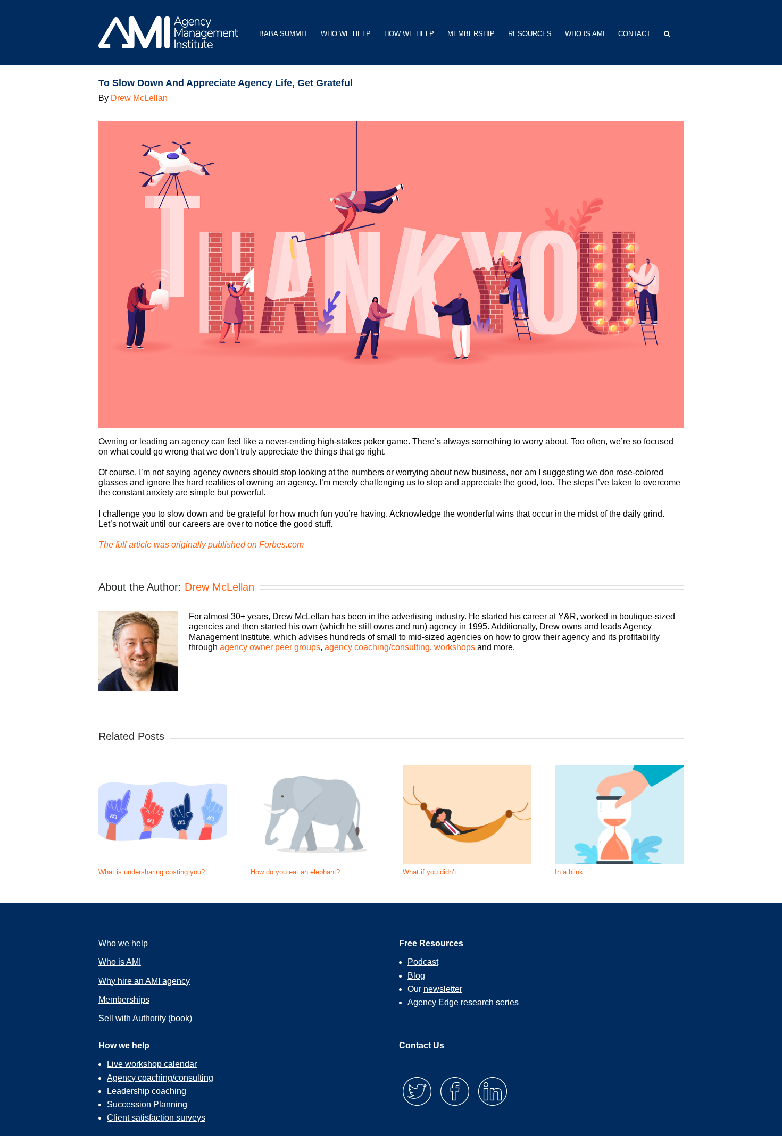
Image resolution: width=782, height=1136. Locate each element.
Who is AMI (119, 961)
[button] (667, 32)
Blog (416, 975)
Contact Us (421, 1045)
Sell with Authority (132, 1018)
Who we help (123, 943)
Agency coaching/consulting (160, 1077)
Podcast (422, 961)
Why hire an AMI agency (144, 981)
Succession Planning (147, 1104)
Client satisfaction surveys (156, 1117)
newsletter (442, 989)
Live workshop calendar (152, 1063)
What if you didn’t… (433, 872)
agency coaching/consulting (377, 647)
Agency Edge (433, 1002)
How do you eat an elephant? (295, 872)
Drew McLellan (139, 98)
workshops (454, 647)
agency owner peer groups (270, 647)
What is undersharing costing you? (151, 872)
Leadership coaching (146, 1091)
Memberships (123, 999)
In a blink (569, 872)
